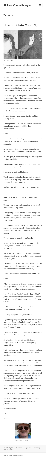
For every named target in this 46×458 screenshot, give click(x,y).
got (27, 448)
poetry (35, 448)
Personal (20, 448)
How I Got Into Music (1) (21, 25)
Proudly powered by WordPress (13, 455)
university (10, 450)
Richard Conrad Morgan (17, 5)
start (5, 450)
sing (38, 448)
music (30, 448)
